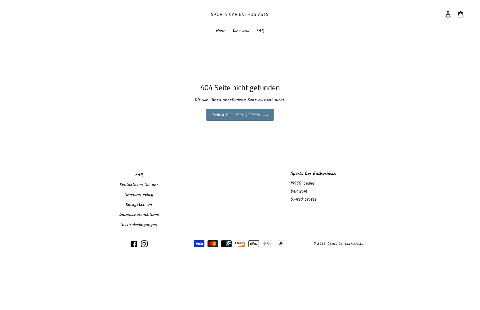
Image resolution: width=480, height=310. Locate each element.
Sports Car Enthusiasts (240, 14)
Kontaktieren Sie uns (139, 184)
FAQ (139, 174)
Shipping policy (139, 194)
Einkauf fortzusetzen (236, 115)
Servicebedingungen (139, 224)
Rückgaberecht (139, 204)
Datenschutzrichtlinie (139, 214)
